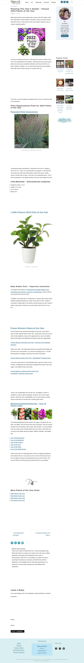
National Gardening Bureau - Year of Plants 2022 (28, 405)
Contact (18, 645)
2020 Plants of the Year (18, 496)
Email (13, 625)
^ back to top (42, 641)
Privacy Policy (19, 648)
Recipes (53, 2)
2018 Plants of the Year (18, 498)
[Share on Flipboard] (22, 543)
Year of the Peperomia (17, 438)
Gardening (38, 2)
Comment (14, 596)
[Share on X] (15, 543)
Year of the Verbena (17, 442)
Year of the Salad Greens (18, 449)
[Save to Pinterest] (19, 543)
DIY (32, 2)
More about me (65, 35)
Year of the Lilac (16, 444)
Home (12, 6)
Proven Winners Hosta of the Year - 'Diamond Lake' (31, 358)
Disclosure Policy (19, 650)
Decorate (46, 2)
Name (13, 619)
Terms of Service (18, 652)
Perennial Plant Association (24, 112)
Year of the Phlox (16, 447)
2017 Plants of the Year (18, 500)
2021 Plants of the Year (18, 493)
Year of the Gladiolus (17, 440)
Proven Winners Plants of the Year (27, 328)
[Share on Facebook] (12, 543)
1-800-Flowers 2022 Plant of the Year (29, 212)
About (27, 2)
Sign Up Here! (42, 646)
